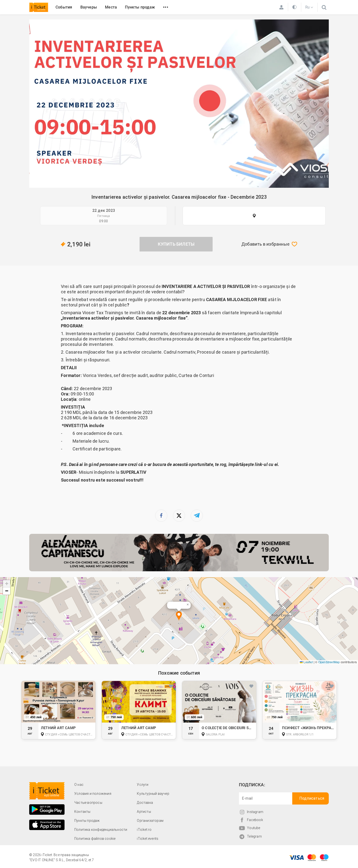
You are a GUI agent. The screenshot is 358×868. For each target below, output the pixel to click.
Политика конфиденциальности (100, 830)
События (64, 7)
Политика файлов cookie (94, 839)
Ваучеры (88, 7)
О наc (79, 785)
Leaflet (308, 662)
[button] (179, 616)
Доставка (145, 803)
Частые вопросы (88, 803)
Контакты (82, 812)
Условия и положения (92, 794)
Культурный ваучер (153, 794)
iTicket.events (147, 839)
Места (111, 7)
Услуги (142, 785)
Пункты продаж (140, 7)
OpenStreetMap (329, 662)
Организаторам (150, 821)
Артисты (144, 812)
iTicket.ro (144, 830)
